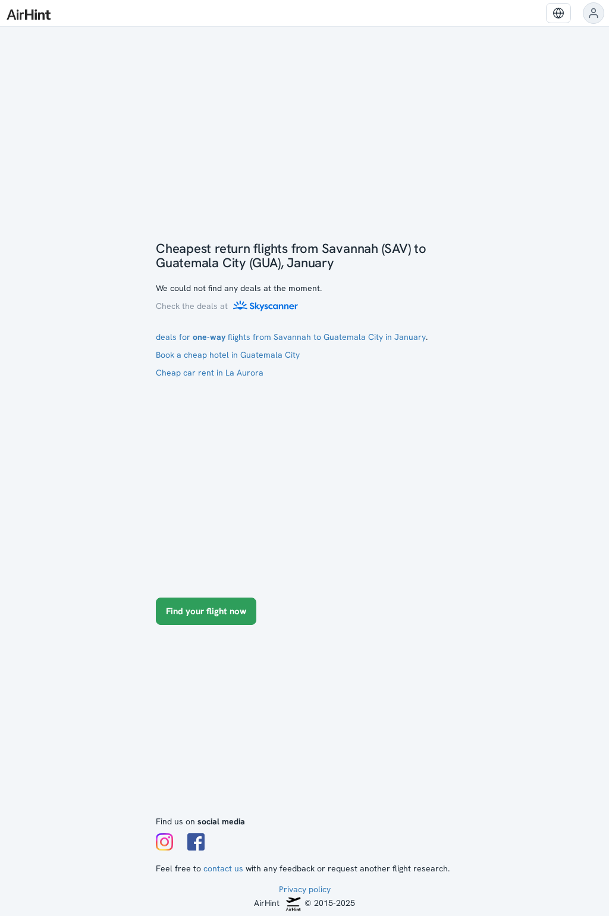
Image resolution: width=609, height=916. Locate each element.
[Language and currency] (558, 13)
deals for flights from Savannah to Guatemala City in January (291, 337)
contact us (223, 868)
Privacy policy (305, 889)
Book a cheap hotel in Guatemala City (228, 354)
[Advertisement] (304, 726)
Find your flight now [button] (206, 611)
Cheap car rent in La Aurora (209, 372)
